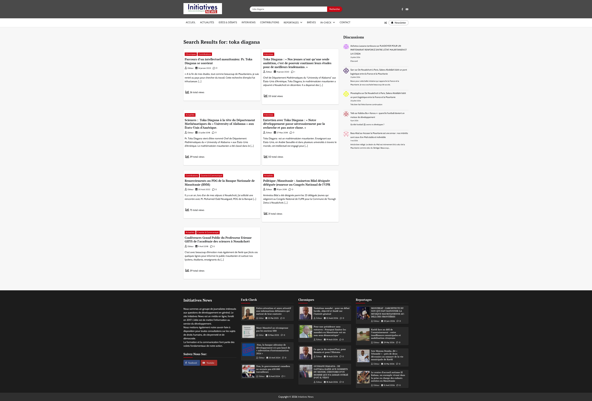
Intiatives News (306, 396)
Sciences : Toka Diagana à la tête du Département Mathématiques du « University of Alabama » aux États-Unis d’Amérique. (220, 124)
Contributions (269, 22)
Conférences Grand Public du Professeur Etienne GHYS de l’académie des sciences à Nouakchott (218, 239)
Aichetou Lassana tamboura (363, 45)
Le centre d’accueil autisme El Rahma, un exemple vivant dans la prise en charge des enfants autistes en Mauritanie (388, 376)
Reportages (291, 22)
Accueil (190, 22)
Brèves (311, 22)
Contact (345, 22)
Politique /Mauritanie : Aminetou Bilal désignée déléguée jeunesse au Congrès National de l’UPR (296, 182)
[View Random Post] (385, 22)
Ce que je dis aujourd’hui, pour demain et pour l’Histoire (330, 351)
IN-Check (325, 22)
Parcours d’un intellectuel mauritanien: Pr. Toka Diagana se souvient (218, 61)
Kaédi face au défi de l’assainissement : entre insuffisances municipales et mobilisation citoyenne (386, 334)
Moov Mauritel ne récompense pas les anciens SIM (272, 329)
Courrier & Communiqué (211, 175)
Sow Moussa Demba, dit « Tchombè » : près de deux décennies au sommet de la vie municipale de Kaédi (387, 355)
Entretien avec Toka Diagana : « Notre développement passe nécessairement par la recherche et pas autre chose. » (294, 124)
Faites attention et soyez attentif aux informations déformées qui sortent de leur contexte (273, 311)
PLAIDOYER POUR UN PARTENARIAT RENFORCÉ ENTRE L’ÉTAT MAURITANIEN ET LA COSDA (378, 49)
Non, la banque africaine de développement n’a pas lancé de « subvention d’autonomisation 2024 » (273, 349)
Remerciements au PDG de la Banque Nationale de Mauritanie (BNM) (220, 182)
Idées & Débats (228, 22)
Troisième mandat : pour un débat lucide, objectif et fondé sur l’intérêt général (332, 311)
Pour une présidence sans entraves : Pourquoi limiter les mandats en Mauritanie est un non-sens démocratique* (330, 331)
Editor (261, 318)
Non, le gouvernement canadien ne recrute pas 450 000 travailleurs (273, 369)
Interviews (248, 22)
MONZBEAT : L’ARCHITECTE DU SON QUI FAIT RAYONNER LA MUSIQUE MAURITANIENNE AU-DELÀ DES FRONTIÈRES (388, 312)
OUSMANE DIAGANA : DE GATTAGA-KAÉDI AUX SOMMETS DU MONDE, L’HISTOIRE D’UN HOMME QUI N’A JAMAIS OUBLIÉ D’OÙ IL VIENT (331, 372)
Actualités (207, 22)
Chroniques (191, 54)
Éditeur (190, 68)
